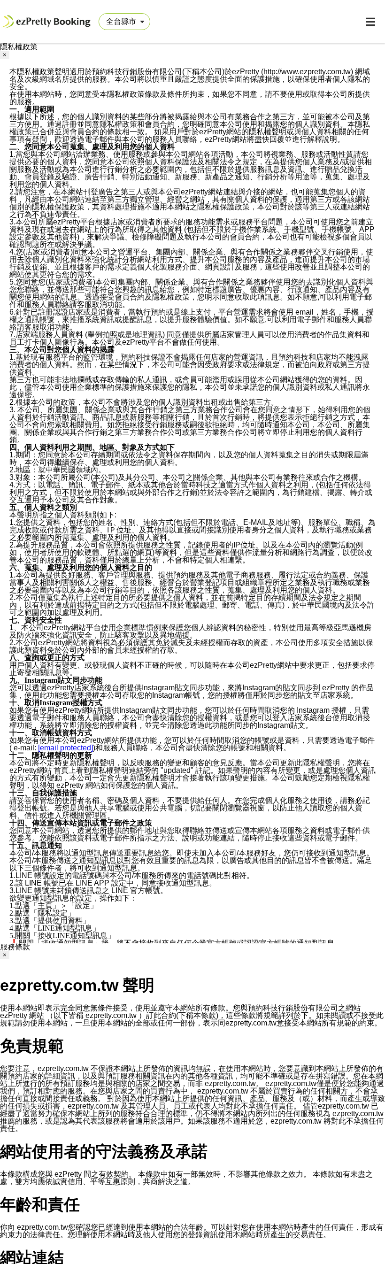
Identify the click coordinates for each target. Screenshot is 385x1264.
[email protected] (65, 748)
